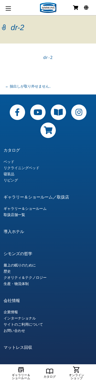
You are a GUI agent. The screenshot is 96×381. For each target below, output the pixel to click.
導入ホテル (14, 231)
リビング (11, 180)
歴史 (7, 271)
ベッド (9, 161)
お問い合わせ (14, 330)
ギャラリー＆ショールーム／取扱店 (36, 197)
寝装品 (9, 174)
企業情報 (11, 312)
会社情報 (12, 300)
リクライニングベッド (21, 168)
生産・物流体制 (16, 283)
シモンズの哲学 (18, 254)
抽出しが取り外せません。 (29, 86)
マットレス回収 (18, 347)
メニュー (8, 8)
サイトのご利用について (23, 324)
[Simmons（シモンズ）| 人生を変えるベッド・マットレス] (48, 8)
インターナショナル (20, 318)
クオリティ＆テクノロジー (25, 277)
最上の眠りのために (20, 265)
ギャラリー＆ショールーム (25, 208)
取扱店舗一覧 (14, 215)
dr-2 (48, 57)
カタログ (12, 150)
